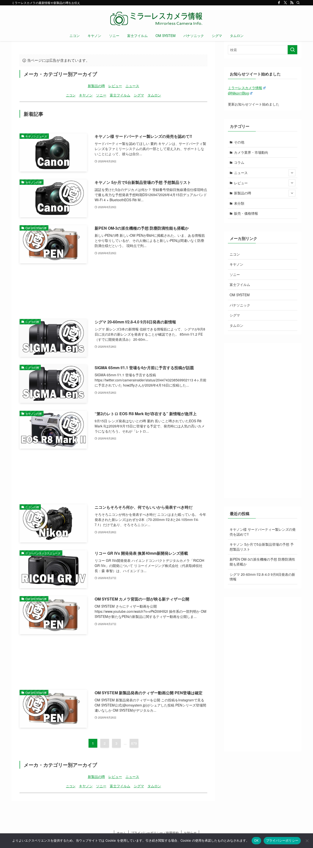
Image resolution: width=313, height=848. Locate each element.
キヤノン (86, 94)
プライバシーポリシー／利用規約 (155, 832)
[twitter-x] (285, 2)
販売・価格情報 (246, 213)
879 (134, 743)
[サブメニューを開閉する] (292, 172)
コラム (239, 162)
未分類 (239, 203)
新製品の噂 (96, 85)
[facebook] (279, 2)
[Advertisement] (113, 291)
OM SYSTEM (240, 294)
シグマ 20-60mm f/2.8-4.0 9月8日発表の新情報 (262, 577)
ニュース (132, 85)
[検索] (298, 2)
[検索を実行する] (292, 49)
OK (256, 840)
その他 (239, 142)
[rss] (292, 2)
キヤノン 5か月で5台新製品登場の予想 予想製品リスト (262, 547)
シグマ (139, 94)
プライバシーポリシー (282, 840)
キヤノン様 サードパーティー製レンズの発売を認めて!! (263, 532)
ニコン (71, 95)
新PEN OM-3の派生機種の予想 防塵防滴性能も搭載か (262, 561)
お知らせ (190, 832)
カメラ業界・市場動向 (251, 152)
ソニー (101, 94)
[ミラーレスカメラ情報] (156, 18)
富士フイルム (120, 94)
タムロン (154, 94)
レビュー (115, 85)
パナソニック (240, 305)
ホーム (121, 832)
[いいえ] (306, 840)
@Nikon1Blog (238, 93)
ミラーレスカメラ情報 (245, 87)
